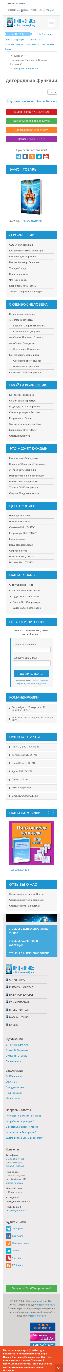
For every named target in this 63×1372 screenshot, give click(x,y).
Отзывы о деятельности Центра (26, 894)
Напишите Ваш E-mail (25, 657)
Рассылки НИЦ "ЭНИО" (22, 556)
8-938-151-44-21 (15, 1158)
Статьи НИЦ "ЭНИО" (17, 1055)
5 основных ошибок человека (22, 1126)
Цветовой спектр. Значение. (24, 262)
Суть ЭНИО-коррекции (21, 244)
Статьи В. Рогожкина (17, 1050)
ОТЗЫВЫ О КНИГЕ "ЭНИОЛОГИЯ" (29, 953)
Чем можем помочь (20, 521)
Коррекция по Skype (20, 418)
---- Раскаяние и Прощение (24, 366)
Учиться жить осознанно (22, 469)
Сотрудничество (18, 550)
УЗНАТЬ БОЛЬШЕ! (21, 870)
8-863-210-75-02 (15, 1166)
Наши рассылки (14, 1092)
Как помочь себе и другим (23, 458)
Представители (19, 1009)
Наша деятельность (20, 515)
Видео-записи (13, 1061)
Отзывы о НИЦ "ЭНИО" (22, 527)
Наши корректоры (21, 994)
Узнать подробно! (32, 220)
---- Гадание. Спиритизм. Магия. (27, 325)
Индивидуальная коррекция (24, 406)
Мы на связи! (13, 1098)
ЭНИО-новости (44, 34)
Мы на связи (33, 44)
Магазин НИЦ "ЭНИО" (21, 562)
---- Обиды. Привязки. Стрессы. (26, 337)
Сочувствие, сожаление (20, 101)
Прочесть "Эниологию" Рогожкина (27, 464)
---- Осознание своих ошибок (25, 360)
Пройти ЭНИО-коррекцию (23, 481)
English (14, 1024)
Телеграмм (17, 1228)
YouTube (16, 1258)
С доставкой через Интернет (25, 590)
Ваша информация (14, 44)
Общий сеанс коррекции (22, 400)
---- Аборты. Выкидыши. (22, 343)
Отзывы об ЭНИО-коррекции (25, 372)
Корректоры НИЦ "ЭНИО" (23, 285)
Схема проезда (14, 1183)
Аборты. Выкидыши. (48, 101)
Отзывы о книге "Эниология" (24, 905)
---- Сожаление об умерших (24, 331)
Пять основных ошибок (22, 314)
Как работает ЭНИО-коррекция (26, 250)
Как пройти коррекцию (21, 394)
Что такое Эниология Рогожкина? (24, 1115)
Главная (18, 55)
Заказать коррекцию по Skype (25, 291)
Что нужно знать (18, 280)
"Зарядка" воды (17, 268)
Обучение (11, 1081)
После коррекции (18, 274)
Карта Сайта (48, 44)
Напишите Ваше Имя (25, 644)
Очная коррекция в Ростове (24, 412)
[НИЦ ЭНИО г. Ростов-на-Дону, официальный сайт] (21, 22)
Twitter (15, 1250)
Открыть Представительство (24, 493)
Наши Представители (21, 544)
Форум (8, 49)
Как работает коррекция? (20, 1121)
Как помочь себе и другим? (21, 1132)
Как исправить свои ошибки (24, 355)
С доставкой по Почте (21, 584)
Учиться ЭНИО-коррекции (23, 487)
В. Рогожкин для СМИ (18, 1044)
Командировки (17, 539)
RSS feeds (17, 1265)
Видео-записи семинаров (27, 607)
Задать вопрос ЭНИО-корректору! (24, 1137)
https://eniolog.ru (46, 1304)
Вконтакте (17, 1235)
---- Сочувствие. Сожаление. (24, 349)
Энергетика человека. (21, 319)
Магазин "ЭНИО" (36, 40)
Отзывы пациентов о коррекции (26, 900)
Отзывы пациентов (19, 435)
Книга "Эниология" (21, 987)
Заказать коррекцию (14, 40)
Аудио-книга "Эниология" (26, 596)
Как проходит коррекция (22, 256)
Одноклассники (20, 1243)
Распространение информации (26, 475)
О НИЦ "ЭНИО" (17, 979)
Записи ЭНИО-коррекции (26, 602)
